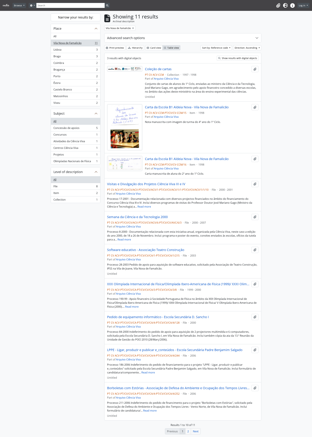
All (54, 36)
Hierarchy (137, 47)
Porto (75, 77)
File (75, 187)
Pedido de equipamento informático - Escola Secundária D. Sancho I (158, 317)
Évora (75, 83)
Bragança (75, 70)
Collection (75, 200)
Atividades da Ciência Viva (75, 142)
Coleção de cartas (158, 69)
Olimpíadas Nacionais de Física (75, 161)
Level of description (68, 172)
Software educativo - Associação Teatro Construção (145, 250)
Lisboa (75, 50)
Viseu (75, 103)
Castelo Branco (75, 90)
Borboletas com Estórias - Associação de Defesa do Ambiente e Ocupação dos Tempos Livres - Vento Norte (178, 388)
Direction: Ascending (246, 47)
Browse (18, 5)
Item (75, 193)
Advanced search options (126, 38)
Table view (173, 47)
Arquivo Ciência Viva (166, 78)
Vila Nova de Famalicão (75, 43)
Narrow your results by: (75, 17)
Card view (155, 47)
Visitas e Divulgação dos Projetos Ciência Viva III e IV (146, 184)
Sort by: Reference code (215, 47)
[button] (278, 5)
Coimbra (75, 63)
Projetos (75, 155)
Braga (75, 57)
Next (196, 431)
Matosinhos (75, 97)
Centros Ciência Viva (75, 148)
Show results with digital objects (239, 58)
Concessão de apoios (75, 128)
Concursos (75, 135)
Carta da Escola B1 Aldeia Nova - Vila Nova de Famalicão (187, 107)
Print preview (116, 47)
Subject (59, 113)
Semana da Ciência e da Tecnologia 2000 (137, 217)
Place (57, 28)
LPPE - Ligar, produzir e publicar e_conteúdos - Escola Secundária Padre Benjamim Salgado (174, 350)
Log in (302, 5)
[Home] (7, 5)
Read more (144, 206)
